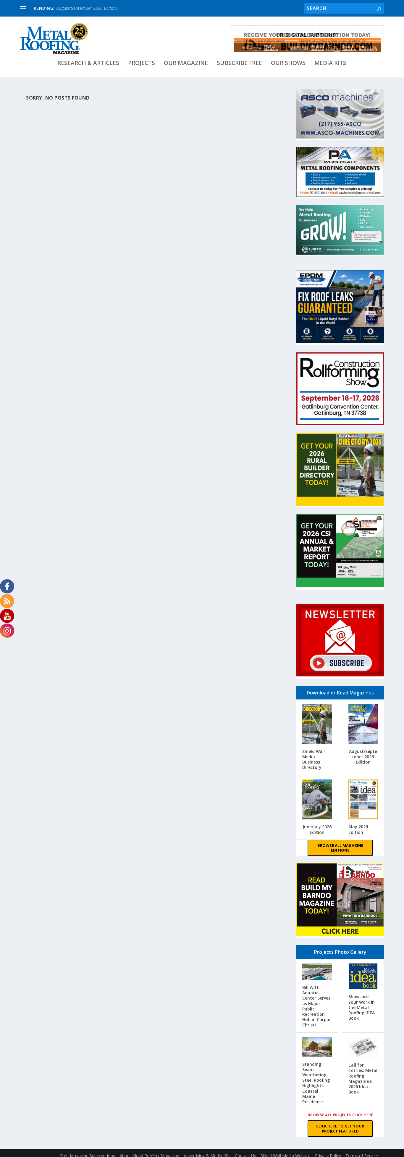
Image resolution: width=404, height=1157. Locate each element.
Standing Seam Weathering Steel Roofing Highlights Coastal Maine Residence (316, 1082)
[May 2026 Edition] (363, 800)
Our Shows (288, 64)
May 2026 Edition (358, 829)
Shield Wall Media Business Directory (313, 759)
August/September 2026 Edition (86, 8)
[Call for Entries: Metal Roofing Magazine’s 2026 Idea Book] (363, 1048)
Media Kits (330, 64)
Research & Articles (88, 64)
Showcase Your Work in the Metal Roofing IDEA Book (361, 1007)
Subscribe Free (239, 64)
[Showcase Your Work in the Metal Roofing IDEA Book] (363, 976)
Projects (141, 64)
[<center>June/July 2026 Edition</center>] (317, 800)
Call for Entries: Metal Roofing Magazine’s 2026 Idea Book (362, 1078)
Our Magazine (186, 64)
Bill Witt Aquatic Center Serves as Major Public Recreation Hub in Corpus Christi (316, 1006)
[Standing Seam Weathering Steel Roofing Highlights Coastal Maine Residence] (317, 1047)
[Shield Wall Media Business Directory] (317, 724)
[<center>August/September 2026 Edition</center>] (363, 724)
